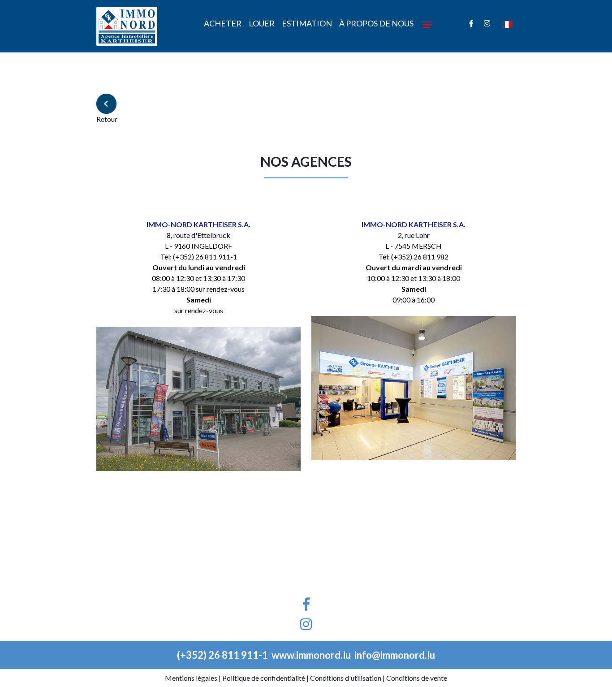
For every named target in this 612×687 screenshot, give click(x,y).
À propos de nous (376, 23)
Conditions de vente (416, 678)
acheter (222, 23)
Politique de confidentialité (263, 678)
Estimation (307, 23)
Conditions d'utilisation (345, 678)
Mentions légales (191, 678)
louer (262, 23)
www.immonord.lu (311, 655)
